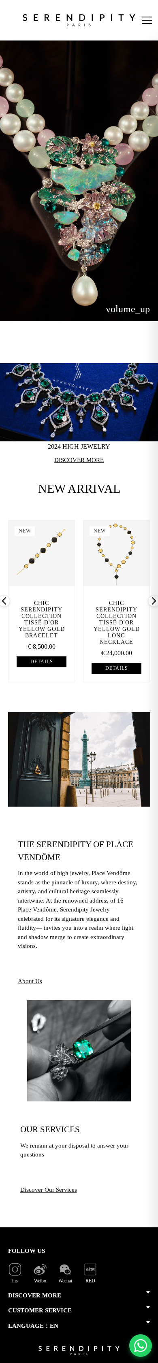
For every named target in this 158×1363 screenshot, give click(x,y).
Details (41, 661)
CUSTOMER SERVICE (40, 1310)
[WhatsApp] (140, 1345)
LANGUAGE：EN (33, 1326)
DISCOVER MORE (34, 1295)
